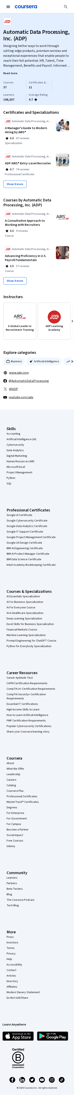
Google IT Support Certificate (25, 532)
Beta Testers (15, 889)
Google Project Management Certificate (31, 537)
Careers (11, 780)
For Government (17, 819)
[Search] (66, 7)
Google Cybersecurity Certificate (27, 521)
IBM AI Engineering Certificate (25, 548)
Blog (9, 894)
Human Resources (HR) (20, 461)
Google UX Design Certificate (24, 543)
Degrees (12, 807)
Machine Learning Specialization (26, 635)
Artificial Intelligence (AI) (21, 439)
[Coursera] (26, 6)
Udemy (11, 846)
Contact (11, 970)
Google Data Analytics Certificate (27, 526)
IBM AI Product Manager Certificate (28, 554)
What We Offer (15, 769)
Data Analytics (15, 450)
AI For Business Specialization (25, 602)
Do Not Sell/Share (17, 998)
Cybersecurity (15, 445)
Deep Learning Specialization (24, 619)
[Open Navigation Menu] (8, 7)
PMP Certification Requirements (26, 721)
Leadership (13, 774)
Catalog (11, 785)
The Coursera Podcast (20, 900)
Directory (12, 981)
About (10, 763)
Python (11, 478)
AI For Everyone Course (21, 607)
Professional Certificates (22, 796)
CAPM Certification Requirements (27, 683)
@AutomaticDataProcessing (29, 381)
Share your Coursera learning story (28, 732)
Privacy (11, 954)
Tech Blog (13, 905)
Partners (12, 883)
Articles (11, 976)
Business (16, 361)
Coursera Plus (15, 791)
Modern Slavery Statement (23, 992)
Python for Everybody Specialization (29, 646)
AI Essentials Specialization (23, 596)
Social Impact (15, 835)
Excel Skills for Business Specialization (30, 624)
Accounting (13, 434)
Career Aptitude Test (20, 678)
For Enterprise (15, 813)
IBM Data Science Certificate (24, 559)
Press (10, 937)
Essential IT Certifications (22, 704)
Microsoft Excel (16, 467)
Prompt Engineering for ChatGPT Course (31, 641)
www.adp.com (19, 372)
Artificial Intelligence (46, 361)
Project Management (19, 472)
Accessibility (14, 965)
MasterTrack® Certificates (23, 802)
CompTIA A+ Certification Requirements (31, 689)
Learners (12, 878)
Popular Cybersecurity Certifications (29, 726)
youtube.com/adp (21, 397)
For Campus (14, 824)
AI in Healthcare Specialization (25, 613)
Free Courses (15, 841)
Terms (11, 948)
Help (9, 959)
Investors (12, 943)
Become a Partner (18, 830)
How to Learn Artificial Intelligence (27, 715)
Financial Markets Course (22, 630)
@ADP (13, 389)
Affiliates (12, 987)
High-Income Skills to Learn (23, 710)
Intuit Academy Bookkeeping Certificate (31, 565)
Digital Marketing (17, 456)
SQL (9, 484)
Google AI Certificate (19, 515)
